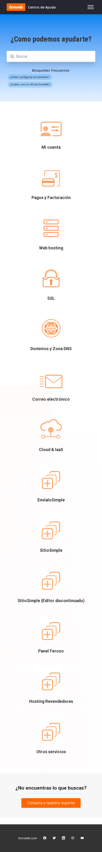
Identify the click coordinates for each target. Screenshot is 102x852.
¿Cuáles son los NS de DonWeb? (30, 84)
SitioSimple (51, 550)
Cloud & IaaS (51, 449)
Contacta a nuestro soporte (51, 802)
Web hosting (51, 248)
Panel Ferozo (51, 651)
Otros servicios (51, 751)
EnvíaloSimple (51, 500)
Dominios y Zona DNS (51, 348)
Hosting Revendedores (51, 701)
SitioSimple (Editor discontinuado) (51, 600)
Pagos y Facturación (51, 197)
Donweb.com (27, 838)
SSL (51, 298)
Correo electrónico (51, 399)
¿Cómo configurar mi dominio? (29, 77)
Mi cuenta (51, 147)
